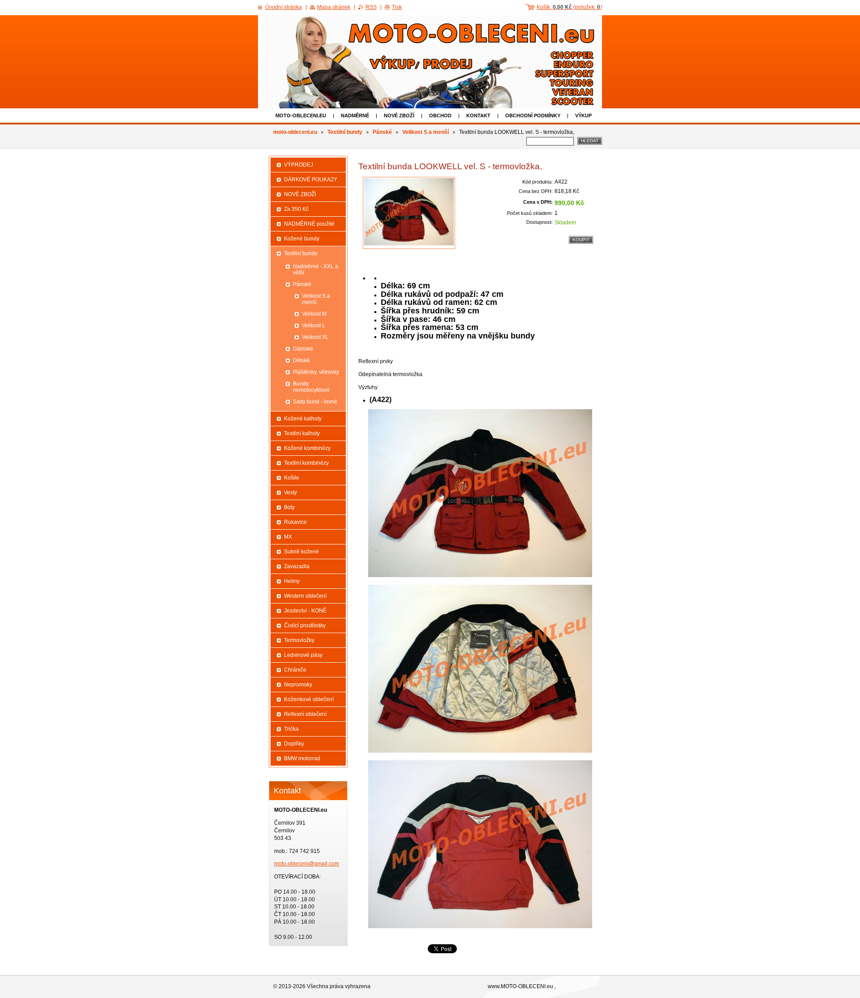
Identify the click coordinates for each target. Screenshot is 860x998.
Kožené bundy (301, 239)
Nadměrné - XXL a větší (315, 269)
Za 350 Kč (296, 209)
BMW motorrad (302, 758)
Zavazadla (297, 566)
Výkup (583, 115)
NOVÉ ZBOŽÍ (399, 115)
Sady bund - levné (315, 401)
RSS (371, 7)
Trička (291, 729)
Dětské (301, 360)
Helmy (292, 581)
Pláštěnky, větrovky (316, 372)
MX (288, 537)
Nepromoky (298, 684)
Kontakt (478, 115)
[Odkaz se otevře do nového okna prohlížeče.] (409, 213)
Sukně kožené (301, 551)
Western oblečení (305, 596)
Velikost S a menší (425, 132)
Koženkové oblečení (309, 699)
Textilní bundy (344, 132)
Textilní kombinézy (306, 463)
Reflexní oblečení (305, 714)
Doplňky (294, 744)
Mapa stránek (333, 7)
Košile (291, 478)
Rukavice (295, 522)
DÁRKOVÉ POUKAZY (310, 179)
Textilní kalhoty (302, 433)
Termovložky (299, 640)
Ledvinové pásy (303, 655)
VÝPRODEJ (298, 165)
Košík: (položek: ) (569, 7)
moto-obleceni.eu (300, 115)
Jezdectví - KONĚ (305, 611)
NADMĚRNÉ (355, 115)
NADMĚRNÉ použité (309, 224)
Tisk (397, 7)
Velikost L (313, 325)
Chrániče (295, 670)
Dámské (303, 349)
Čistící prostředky (305, 625)
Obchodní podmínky (532, 115)
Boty (289, 507)
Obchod (440, 115)
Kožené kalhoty (303, 418)
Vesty (290, 492)
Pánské (382, 132)
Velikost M (314, 314)
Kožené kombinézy (307, 448)
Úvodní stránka (283, 7)
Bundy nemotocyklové (311, 387)
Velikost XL (315, 337)
